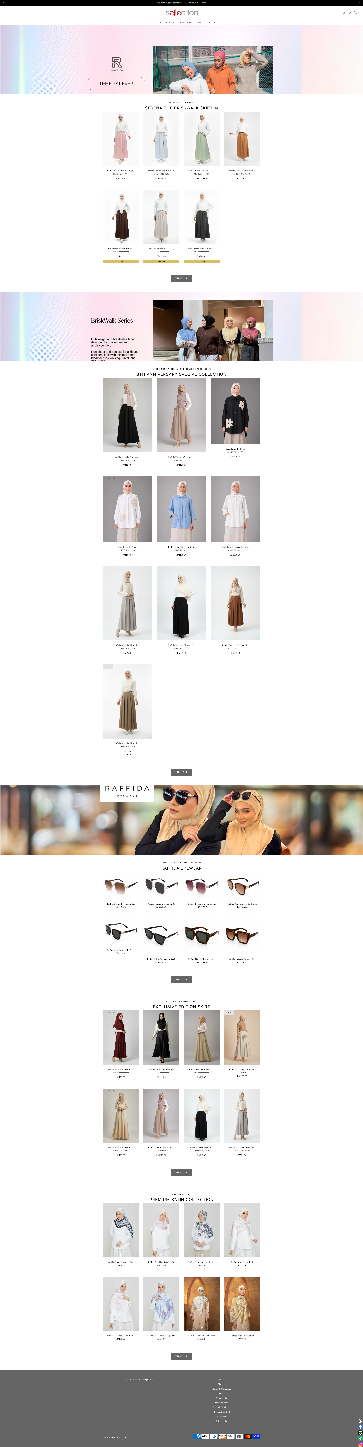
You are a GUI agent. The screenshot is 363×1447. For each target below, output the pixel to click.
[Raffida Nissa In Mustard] (242, 1304)
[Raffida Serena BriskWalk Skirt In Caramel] (242, 139)
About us (222, 1384)
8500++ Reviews (167, 22)
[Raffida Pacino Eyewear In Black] (161, 885)
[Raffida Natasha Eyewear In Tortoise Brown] (242, 936)
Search (222, 1380)
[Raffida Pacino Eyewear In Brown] (121, 885)
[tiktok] (360, 1438)
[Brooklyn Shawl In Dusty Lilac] (161, 1304)
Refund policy (222, 1421)
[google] (360, 1432)
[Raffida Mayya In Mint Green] (202, 1304)
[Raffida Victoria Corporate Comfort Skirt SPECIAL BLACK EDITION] (127, 415)
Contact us (222, 1393)
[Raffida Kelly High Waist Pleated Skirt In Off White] (242, 1037)
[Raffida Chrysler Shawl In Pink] (121, 1304)
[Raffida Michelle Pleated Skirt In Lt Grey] (127, 603)
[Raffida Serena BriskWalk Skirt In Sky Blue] (161, 139)
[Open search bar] (343, 12)
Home (151, 22)
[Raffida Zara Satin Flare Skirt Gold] (121, 1116)
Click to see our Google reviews (141, 1380)
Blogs (211, 22)
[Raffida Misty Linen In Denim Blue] (181, 509)
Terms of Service (222, 1417)
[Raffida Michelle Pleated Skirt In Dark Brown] (235, 603)
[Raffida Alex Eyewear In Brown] (242, 885)
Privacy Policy (222, 1398)
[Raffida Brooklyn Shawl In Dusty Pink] (161, 1230)
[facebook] (360, 1427)
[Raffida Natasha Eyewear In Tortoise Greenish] (202, 936)
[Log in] (350, 12)
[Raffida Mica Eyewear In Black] (161, 936)
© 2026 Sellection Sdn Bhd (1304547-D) (116, 1437)
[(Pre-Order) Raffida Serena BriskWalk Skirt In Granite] (202, 217)
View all (181, 278)
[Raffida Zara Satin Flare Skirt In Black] (161, 1037)
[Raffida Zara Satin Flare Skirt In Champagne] (202, 1037)
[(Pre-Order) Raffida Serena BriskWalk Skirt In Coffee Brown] (121, 217)
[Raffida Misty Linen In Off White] (235, 509)
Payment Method (222, 1412)
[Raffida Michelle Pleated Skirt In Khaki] (127, 701)
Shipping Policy (222, 1403)
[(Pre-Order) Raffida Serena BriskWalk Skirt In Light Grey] (161, 217)
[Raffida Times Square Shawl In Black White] (202, 1230)
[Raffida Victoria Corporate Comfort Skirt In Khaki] (181, 415)
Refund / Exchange (222, 1407)
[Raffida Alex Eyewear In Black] (121, 932)
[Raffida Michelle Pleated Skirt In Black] (181, 603)
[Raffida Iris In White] (127, 509)
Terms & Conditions (222, 1389)
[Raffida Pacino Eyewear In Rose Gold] (202, 885)
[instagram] (360, 1444)
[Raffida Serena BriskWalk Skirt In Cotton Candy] (121, 139)
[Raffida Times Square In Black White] (121, 1230)
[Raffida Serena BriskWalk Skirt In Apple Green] (202, 139)
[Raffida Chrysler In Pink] (242, 1230)
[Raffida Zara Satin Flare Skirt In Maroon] (121, 1037)
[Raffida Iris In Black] (235, 411)
